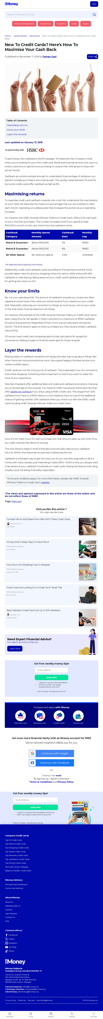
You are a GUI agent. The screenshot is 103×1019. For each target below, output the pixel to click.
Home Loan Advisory (14, 888)
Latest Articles (20, 36)
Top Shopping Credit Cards (17, 848)
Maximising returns (17, 125)
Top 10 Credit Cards (13, 840)
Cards (74, 24)
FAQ (7, 921)
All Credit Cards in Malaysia (16, 867)
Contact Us (10, 917)
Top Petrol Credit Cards (15, 844)
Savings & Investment (22, 41)
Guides (85, 24)
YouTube (12, 947)
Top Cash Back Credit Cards (17, 859)
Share (91, 56)
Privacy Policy (66, 782)
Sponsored (35, 36)
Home (8, 36)
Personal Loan (20, 723)
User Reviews (11, 913)
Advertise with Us (12, 906)
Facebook (13, 935)
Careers (8, 910)
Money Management (24, 24)
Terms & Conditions (40, 782)
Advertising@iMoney (44, 1000)
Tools (31, 1017)
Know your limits (16, 130)
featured (16, 501)
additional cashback (21, 391)
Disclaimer (22, 1000)
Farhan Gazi (49, 56)
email (58, 775)
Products (9, 1017)
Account (93, 1017)
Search (51, 1017)
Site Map (31, 1000)
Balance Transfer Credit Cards (18, 871)
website (45, 482)
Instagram (13, 943)
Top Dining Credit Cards (15, 863)
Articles (72, 1017)
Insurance (17, 34)
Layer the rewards (17, 134)
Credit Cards (59, 723)
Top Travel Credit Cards (15, 852)
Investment (45, 24)
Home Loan (78, 723)
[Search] (94, 14)
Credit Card (18, 26)
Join (94, 4)
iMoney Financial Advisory (16, 884)
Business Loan (40, 723)
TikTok (11, 951)
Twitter (12, 939)
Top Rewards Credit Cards (16, 855)
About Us (9, 902)
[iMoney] (11, 4)
